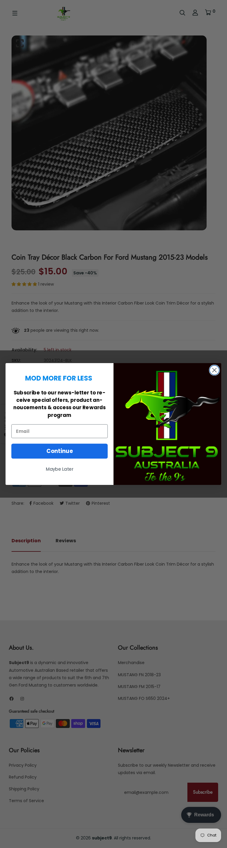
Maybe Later (60, 469)
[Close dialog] (214, 370)
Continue (59, 451)
